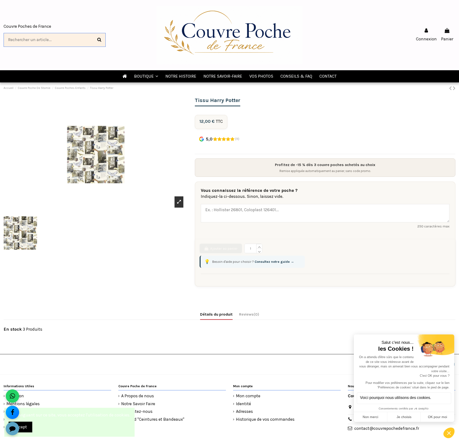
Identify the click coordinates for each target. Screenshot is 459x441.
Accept (20, 427)
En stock (13, 329)
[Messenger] (12, 412)
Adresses (244, 411)
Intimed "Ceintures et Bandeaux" (152, 419)
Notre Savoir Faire (138, 403)
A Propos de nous (137, 395)
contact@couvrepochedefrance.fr (386, 428)
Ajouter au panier (224, 249)
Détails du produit (216, 314)
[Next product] (454, 88)
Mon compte (248, 395)
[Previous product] (451, 88)
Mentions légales (23, 403)
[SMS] (12, 428)
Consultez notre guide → (274, 262)
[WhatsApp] (12, 396)
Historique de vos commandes (265, 419)
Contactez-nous (137, 411)
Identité (243, 403)
